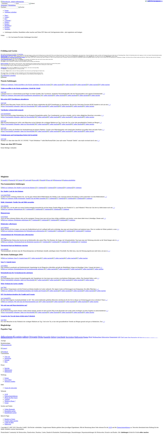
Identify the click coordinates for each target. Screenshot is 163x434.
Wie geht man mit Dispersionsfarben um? (14, 305)
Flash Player (20, 54)
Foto (149, 337)
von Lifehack (5, 227)
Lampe (126, 337)
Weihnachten (96, 337)
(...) (104, 93)
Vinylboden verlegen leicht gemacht (12, 110)
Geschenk (61, 337)
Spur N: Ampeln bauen (8, 262)
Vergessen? (4, 5)
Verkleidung (147, 337)
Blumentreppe (5, 213)
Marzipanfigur (134, 337)
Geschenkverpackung (152, 337)
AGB (110, 427)
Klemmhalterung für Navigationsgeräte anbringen (17, 273)
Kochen (7, 27)
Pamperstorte (113, 337)
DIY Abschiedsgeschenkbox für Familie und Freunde (18, 294)
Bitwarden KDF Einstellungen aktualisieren (15, 99)
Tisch (122, 337)
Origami (33, 336)
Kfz (6, 19)
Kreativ (7, 24)
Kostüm (17, 336)
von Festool (4, 216)
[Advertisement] (35, 44)
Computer (7, 20)
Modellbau (8, 25)
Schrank (155, 337)
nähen (25, 336)
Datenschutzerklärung (123, 427)
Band (145, 337)
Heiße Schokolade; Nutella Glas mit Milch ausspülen (17, 202)
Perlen (141, 337)
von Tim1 (4, 287)
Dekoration (105, 337)
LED (119, 337)
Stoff (143, 337)
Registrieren (12, 5)
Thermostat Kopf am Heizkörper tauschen (14, 245)
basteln (47, 337)
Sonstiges (7, 29)
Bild (138, 337)
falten (53, 337)
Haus (6, 15)
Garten (7, 17)
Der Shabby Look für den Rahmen (12, 191)
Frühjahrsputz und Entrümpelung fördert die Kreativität (19, 135)
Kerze (129, 337)
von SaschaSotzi (6, 113)
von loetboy (4, 265)
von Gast (3, 92)
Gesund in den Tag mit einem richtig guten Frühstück (18, 316)
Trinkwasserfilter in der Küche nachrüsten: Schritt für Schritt (20, 88)
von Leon (4, 276)
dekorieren (7, 336)
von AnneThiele (5, 195)
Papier (85, 337)
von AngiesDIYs (6, 298)
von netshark (4, 206)
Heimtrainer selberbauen (9, 224)
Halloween (78, 337)
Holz (90, 337)
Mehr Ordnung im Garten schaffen (12, 283)
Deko (40, 337)
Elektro (7, 22)
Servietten (70, 337)
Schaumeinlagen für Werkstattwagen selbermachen (17, 234)
